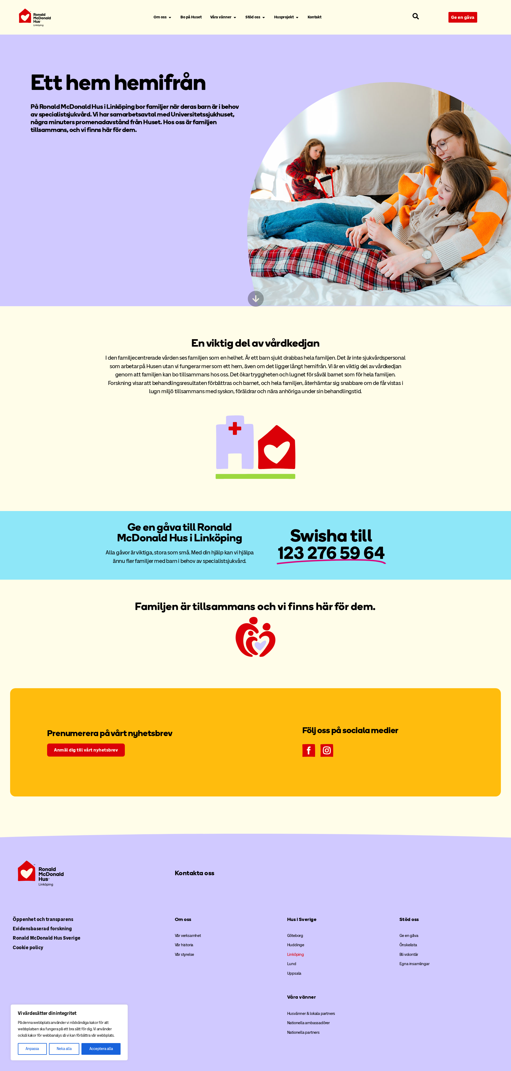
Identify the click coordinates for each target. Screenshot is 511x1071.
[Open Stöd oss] (264, 17)
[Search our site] (416, 16)
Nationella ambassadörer (308, 1022)
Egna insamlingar (414, 963)
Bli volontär (408, 954)
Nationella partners (303, 1032)
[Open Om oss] (170, 17)
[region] (69, 1032)
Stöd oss (409, 919)
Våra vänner (301, 997)
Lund (291, 963)
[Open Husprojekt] (297, 17)
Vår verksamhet (188, 935)
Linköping (295, 954)
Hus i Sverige (302, 919)
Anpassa (32, 1049)
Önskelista (408, 945)
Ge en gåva (408, 935)
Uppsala (294, 973)
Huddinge (295, 945)
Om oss (183, 919)
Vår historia (184, 945)
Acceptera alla (101, 1049)
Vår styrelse (184, 954)
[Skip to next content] (255, 299)
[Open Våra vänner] (235, 17)
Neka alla (64, 1049)
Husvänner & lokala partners (311, 1013)
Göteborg (295, 935)
